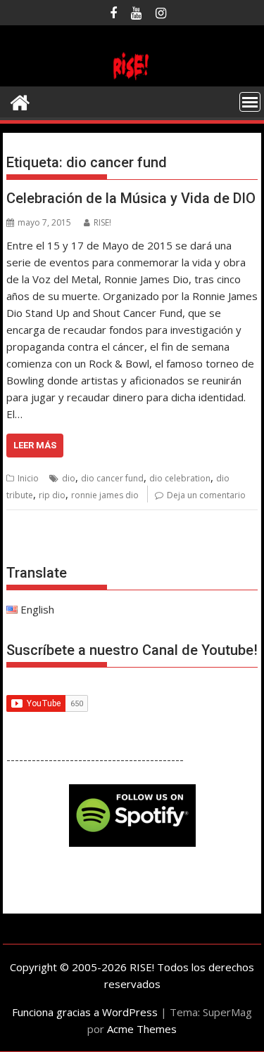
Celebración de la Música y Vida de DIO (131, 198)
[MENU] (249, 102)
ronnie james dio (105, 495)
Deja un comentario (206, 495)
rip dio (52, 495)
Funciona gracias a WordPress (85, 1012)
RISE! (102, 222)
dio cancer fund (112, 478)
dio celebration (179, 478)
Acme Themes (142, 1029)
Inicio (28, 478)
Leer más (34, 445)
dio (68, 478)
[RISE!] (132, 78)
